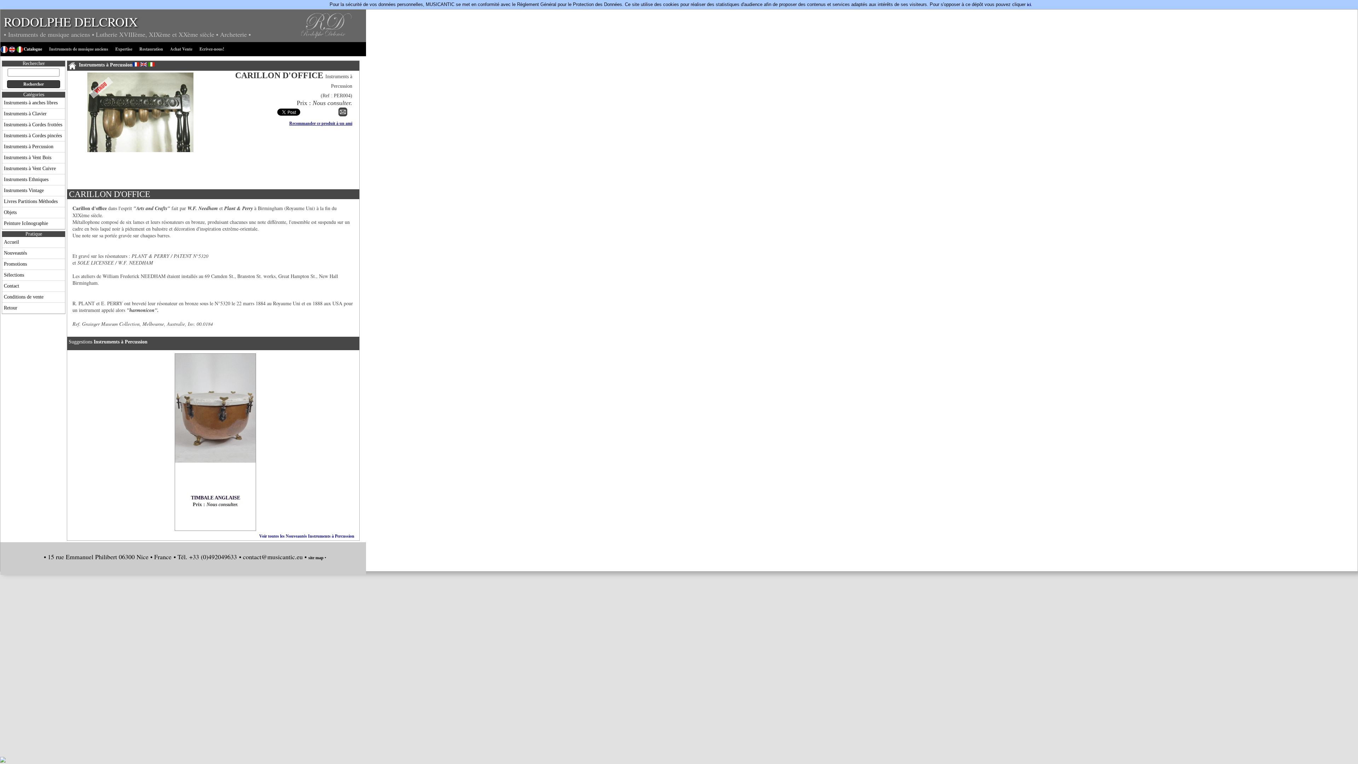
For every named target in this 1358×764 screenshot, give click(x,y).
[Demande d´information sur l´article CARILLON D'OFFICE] (342, 114)
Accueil (11, 242)
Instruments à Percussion (28, 146)
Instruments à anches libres (31, 102)
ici (1029, 4)
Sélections (14, 275)
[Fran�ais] (136, 64)
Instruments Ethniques (26, 179)
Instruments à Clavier (25, 113)
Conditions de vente (23, 297)
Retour (10, 308)
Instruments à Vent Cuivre (30, 168)
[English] (143, 64)
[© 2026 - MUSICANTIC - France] (140, 184)
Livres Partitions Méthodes (31, 201)
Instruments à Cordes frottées (33, 124)
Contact (11, 286)
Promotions (15, 264)
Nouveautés (15, 253)
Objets (10, 212)
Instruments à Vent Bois (27, 157)
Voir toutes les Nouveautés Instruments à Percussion (306, 536)
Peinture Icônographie (26, 223)
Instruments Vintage (24, 190)
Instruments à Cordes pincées (33, 135)
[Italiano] (151, 64)
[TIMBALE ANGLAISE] (215, 424)
